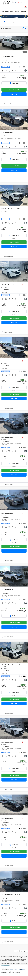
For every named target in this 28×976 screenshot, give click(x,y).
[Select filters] (23, 28)
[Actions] (25, 56)
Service (23, 11)
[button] (7, 12)
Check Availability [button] (14, 90)
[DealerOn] (5, 968)
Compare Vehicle (8, 104)
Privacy (18, 969)
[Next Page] (17, 951)
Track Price (15, 83)
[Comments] (25, 70)
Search (21, 22)
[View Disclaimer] (15, 70)
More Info (14, 94)
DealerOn (11, 969)
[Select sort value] (25, 28)
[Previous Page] (15, 951)
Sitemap (15, 969)
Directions (17, 11)
